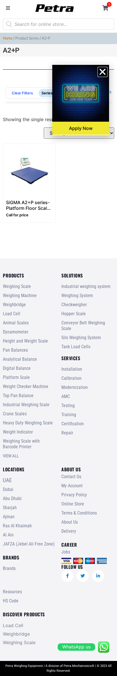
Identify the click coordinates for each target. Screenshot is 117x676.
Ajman (8, 516)
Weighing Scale (17, 286)
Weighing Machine (20, 295)
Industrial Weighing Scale (26, 404)
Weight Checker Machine (25, 386)
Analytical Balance (20, 359)
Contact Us (71, 476)
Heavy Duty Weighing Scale (28, 423)
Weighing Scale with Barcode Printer (21, 443)
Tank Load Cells (75, 346)
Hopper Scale (73, 313)
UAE (7, 480)
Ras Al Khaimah (17, 525)
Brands (9, 568)
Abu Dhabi (12, 498)
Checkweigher (74, 304)
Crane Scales (15, 413)
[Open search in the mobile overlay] (58, 24)
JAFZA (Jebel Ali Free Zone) (29, 544)
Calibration (71, 378)
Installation (71, 369)
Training (68, 414)
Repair (67, 433)
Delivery (68, 531)
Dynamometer (15, 332)
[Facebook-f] (67, 576)
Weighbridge (14, 304)
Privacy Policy (74, 494)
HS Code (10, 601)
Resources (12, 591)
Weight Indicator (18, 432)
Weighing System (77, 295)
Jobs (65, 552)
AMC (65, 396)
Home (7, 38)
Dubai (8, 489)
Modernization (74, 387)
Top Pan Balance (18, 395)
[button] (8, 8)
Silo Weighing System (81, 337)
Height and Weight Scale (25, 341)
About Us (69, 522)
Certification (72, 423)
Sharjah (10, 507)
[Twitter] (83, 576)
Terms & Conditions (79, 513)
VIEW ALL (11, 456)
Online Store (72, 504)
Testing (68, 405)
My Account (72, 485)
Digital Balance (17, 368)
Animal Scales (16, 322)
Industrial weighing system (85, 286)
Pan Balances (15, 350)
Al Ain (8, 535)
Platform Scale (16, 377)
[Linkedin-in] (98, 576)
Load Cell (11, 313)
